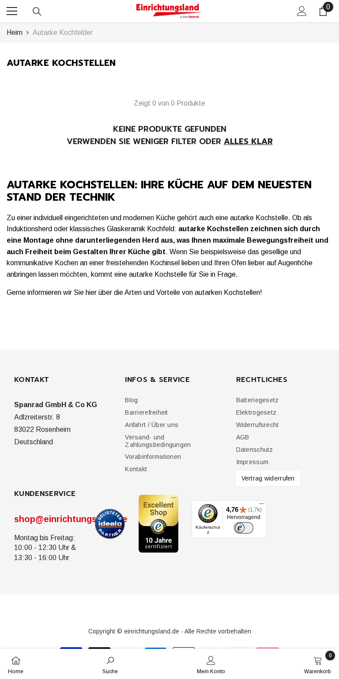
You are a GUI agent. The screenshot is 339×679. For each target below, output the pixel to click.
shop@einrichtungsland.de (71, 519)
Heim (15, 32)
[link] (110, 664)
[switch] (243, 528)
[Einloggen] (302, 11)
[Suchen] (37, 11)
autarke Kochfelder (63, 32)
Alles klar (248, 141)
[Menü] (261, 505)
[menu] (12, 11)
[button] (146, 412)
